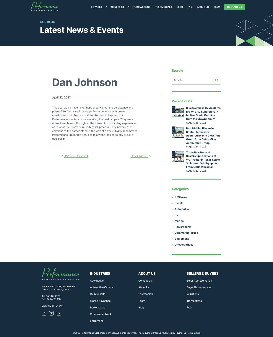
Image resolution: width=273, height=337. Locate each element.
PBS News (181, 197)
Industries (117, 7)
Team (217, 7)
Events (179, 203)
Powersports (183, 226)
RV (176, 214)
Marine (179, 220)
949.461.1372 (53, 296)
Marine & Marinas (100, 300)
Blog (180, 7)
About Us (203, 7)
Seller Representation (199, 280)
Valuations (193, 293)
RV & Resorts (97, 293)
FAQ (190, 7)
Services (96, 7)
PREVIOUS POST (76, 156)
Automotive (182, 209)
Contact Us (234, 7)
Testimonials (163, 7)
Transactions (141, 7)
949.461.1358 (54, 299)
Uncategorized (184, 244)
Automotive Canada (101, 287)
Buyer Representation (199, 287)
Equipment (182, 238)
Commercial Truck (186, 232)
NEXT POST (139, 156)
